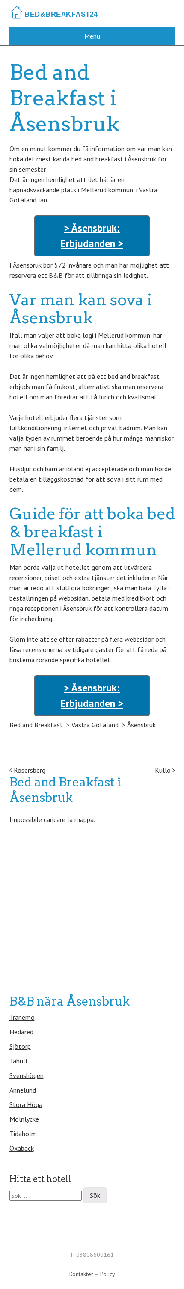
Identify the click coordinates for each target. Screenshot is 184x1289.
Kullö (163, 770)
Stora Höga (25, 1104)
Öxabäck (21, 1148)
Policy (107, 1274)
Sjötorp (20, 1046)
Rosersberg (28, 770)
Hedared (21, 1031)
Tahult (18, 1061)
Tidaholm (23, 1133)
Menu (92, 36)
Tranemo (22, 1017)
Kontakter (81, 1274)
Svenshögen (26, 1075)
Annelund (22, 1090)
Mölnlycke (24, 1119)
